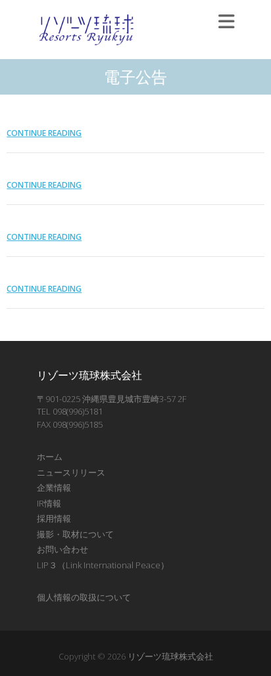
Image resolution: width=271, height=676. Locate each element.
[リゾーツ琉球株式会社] (86, 29)
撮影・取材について (75, 534)
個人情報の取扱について (84, 597)
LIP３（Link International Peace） (103, 565)
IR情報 (49, 503)
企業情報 (54, 487)
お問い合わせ (62, 549)
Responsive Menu (226, 21)
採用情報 (54, 518)
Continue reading (44, 133)
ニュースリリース (71, 472)
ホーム (49, 456)
